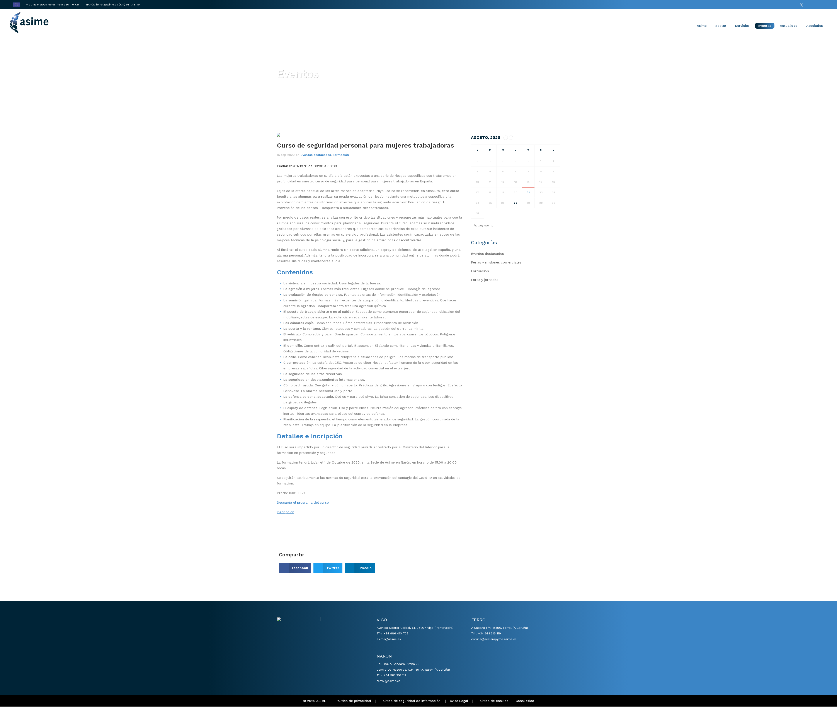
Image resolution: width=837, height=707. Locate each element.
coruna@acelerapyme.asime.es (494, 639)
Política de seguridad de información (411, 701)
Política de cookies (493, 701)
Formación (341, 154)
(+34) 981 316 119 (129, 4)
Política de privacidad (353, 701)
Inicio (281, 87)
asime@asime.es (44, 4)
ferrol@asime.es (107, 4)
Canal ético (525, 701)
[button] (295, 568)
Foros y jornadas (484, 280)
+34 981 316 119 (395, 675)
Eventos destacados (316, 154)
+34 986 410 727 (396, 633)
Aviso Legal (459, 701)
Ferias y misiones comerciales (496, 262)
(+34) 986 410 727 (68, 4)
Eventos (296, 87)
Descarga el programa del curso (303, 503)
